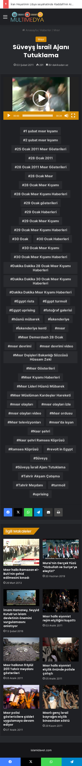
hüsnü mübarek (27, 319)
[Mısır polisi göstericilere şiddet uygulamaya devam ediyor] (21, 697)
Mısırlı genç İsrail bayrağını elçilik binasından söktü (56, 717)
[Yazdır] (58, 512)
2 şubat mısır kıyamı (41, 140)
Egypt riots (25, 301)
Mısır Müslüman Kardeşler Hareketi (41, 395)
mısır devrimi (20, 346)
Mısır (57, 30)
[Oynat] (9, 115)
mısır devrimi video (57, 346)
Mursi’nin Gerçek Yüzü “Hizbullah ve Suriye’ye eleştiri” (60, 567)
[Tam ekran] (73, 115)
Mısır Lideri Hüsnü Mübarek (41, 386)
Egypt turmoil (56, 301)
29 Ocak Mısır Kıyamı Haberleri (41, 230)
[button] (41, 98)
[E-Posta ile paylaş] (48, 512)
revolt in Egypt (61, 449)
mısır (61, 328)
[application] (41, 98)
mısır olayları (22, 404)
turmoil (59, 485)
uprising (41, 494)
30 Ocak (21, 239)
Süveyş (42, 458)
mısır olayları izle (57, 404)
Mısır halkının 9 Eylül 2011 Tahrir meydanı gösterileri (18, 669)
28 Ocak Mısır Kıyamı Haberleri (41, 194)
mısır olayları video (26, 413)
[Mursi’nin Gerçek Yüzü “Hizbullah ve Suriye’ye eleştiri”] (61, 549)
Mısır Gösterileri (41, 368)
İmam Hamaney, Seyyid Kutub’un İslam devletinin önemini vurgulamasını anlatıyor (21, 618)
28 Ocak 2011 (41, 158)
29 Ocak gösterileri (41, 203)
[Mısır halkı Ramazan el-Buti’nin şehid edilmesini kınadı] (21, 552)
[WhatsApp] (28, 512)
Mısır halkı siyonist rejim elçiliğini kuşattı (59, 618)
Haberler (45, 30)
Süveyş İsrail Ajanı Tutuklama (41, 467)
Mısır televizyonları (25, 422)
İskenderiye (59, 319)
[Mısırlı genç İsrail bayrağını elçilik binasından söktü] (61, 697)
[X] (18, 512)
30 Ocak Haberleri (54, 239)
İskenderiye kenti (32, 328)
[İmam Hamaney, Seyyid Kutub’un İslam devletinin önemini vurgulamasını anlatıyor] (21, 597)
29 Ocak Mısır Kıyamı (41, 221)
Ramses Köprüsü (24, 449)
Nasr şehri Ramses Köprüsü (42, 440)
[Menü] (5, 18)
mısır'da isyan (62, 422)
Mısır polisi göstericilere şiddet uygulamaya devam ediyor (18, 719)
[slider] (37, 116)
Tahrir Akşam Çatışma (41, 476)
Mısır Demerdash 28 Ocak (41, 337)
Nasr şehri (41, 431)
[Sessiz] (66, 115)
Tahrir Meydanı (30, 485)
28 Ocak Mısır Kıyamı (41, 185)
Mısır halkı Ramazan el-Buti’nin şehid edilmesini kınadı (21, 574)
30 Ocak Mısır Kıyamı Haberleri (41, 257)
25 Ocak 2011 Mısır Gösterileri (41, 149)
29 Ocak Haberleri (42, 212)
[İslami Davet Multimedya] (27, 16)
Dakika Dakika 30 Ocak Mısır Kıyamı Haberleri (41, 281)
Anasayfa (31, 30)
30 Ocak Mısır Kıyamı (41, 248)
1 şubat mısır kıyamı (41, 131)
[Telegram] (38, 512)
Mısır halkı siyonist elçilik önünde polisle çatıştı (59, 669)
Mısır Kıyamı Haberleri (41, 377)
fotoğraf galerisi (59, 310)
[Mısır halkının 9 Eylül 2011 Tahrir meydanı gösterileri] (21, 649)
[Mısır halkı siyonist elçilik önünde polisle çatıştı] (61, 649)
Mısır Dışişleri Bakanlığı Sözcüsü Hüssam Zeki (41, 357)
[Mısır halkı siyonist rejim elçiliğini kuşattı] (61, 600)
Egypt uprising (23, 310)
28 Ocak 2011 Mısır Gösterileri (41, 167)
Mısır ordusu (62, 413)
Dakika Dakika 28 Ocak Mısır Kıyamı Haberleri (41, 268)
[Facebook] (8, 512)
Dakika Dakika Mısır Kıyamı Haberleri (41, 292)
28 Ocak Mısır (41, 176)
